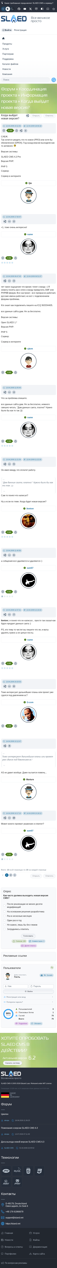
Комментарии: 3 (38, 941)
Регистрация (20, 30)
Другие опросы (30, 946)
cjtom (30, 349)
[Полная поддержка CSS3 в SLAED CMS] (39, 1171)
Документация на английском (48, 9)
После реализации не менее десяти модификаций (24, 905)
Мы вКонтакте (36, 9)
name (30, 234)
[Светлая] (3, 9)
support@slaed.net (14, 1218)
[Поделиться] (27, 115)
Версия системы (9, 151)
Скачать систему (12, 1063)
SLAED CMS (6, 1083)
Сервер (5, 171)
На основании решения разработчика (25, 911)
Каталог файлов (10, 64)
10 (14, 818)
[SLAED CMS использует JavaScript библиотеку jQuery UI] (17, 1182)
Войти (30, 991)
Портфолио (10, 1254)
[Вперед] (14, 875)
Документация (40, 1247)
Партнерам (8, 54)
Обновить (37, 1024)
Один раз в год (14, 920)
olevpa (6, 1120)
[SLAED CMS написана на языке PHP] (6, 1171)
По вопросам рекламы (16, 1263)
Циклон (4, 1114)
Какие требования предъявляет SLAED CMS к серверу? (28, 3)
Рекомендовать (53, 9)
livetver (30, 508)
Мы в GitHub (19, 9)
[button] (7, 30)
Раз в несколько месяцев (19, 916)
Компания (7, 74)
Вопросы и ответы (14, 1247)
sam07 (30, 568)
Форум (8, 89)
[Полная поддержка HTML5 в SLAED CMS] (28, 1171)
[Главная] (3, 38)
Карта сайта (39, 1254)
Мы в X (30, 9)
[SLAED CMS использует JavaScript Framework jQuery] (6, 1182)
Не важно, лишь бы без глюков (22, 925)
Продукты (7, 44)
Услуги (5, 49)
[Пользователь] (9, 221)
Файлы (36, 1240)
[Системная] (8, 9)
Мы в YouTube (25, 9)
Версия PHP (7, 161)
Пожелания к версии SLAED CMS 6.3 (19, 1128)
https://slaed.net (13, 1223)
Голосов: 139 (21, 941)
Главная (9, 1233)
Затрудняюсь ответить (18, 929)
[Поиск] (53, 80)
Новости (6, 69)
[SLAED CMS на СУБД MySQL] (17, 1171)
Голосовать (28, 936)
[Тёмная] (12, 9)
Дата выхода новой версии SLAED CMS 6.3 (22, 1142)
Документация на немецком (42, 9)
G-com (30, 702)
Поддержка (8, 59)
